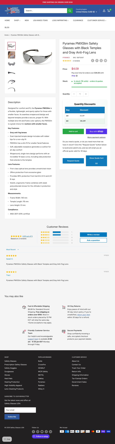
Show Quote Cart (96, 161)
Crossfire (42, 364)
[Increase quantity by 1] (86, 94)
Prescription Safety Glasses (15, 364)
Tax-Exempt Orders (79, 378)
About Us (75, 361)
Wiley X (41, 389)
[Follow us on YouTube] (42, 431)
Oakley (41, 378)
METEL (41, 375)
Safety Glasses (10, 361)
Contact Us (76, 364)
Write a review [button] (93, 234)
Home (6, 35)
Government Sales (79, 382)
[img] (11, 256)
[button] (45, 232)
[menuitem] (7, 20)
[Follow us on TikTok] (46, 431)
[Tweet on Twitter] (101, 60)
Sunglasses (9, 371)
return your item (83, 315)
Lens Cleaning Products (14, 389)
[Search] (70, 10)
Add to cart (73, 131)
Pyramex (66, 57)
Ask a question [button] (93, 240)
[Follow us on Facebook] (33, 431)
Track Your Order (79, 368)
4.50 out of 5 (27, 236)
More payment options (96, 137)
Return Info (76, 371)
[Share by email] (105, 60)
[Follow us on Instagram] (37, 431)
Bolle (40, 361)
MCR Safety (43, 371)
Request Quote (73, 161)
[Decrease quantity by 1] (74, 94)
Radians (41, 385)
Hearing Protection (12, 382)
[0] (108, 10)
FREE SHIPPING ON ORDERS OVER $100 (58, 2)
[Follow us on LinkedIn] (50, 431)
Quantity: (66, 94)
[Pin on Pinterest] (96, 60)
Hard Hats (8, 378)
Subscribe (12, 417)
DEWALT (41, 368)
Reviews (75, 385)
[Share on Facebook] (92, 60)
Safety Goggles (10, 368)
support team (33, 339)
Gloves (7, 375)
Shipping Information (80, 375)
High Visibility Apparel (13, 385)
